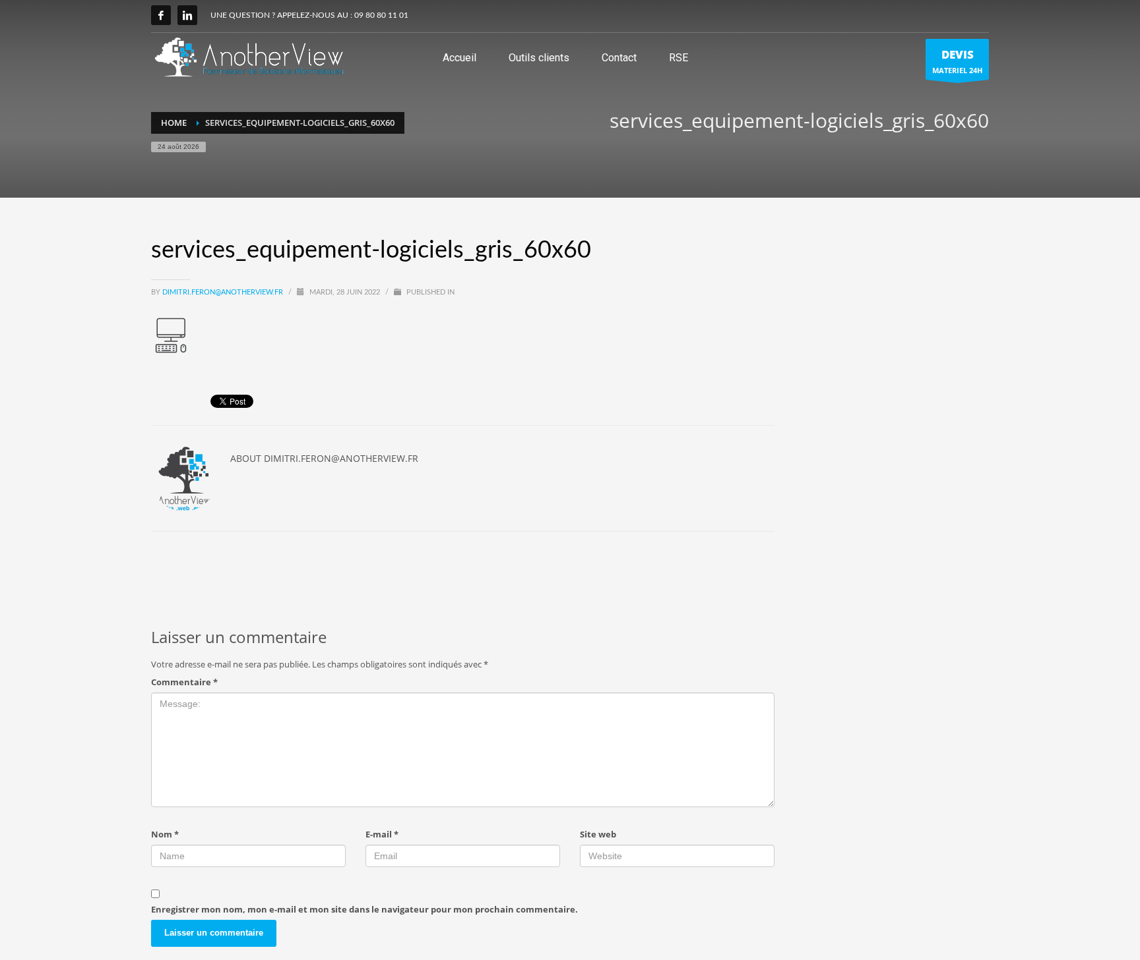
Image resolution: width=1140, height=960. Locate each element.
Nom (165, 834)
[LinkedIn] (187, 15)
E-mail (381, 834)
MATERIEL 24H (957, 61)
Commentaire (184, 682)
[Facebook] (161, 15)
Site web (598, 834)
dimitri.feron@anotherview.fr (223, 292)
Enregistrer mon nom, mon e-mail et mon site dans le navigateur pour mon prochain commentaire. (364, 909)
